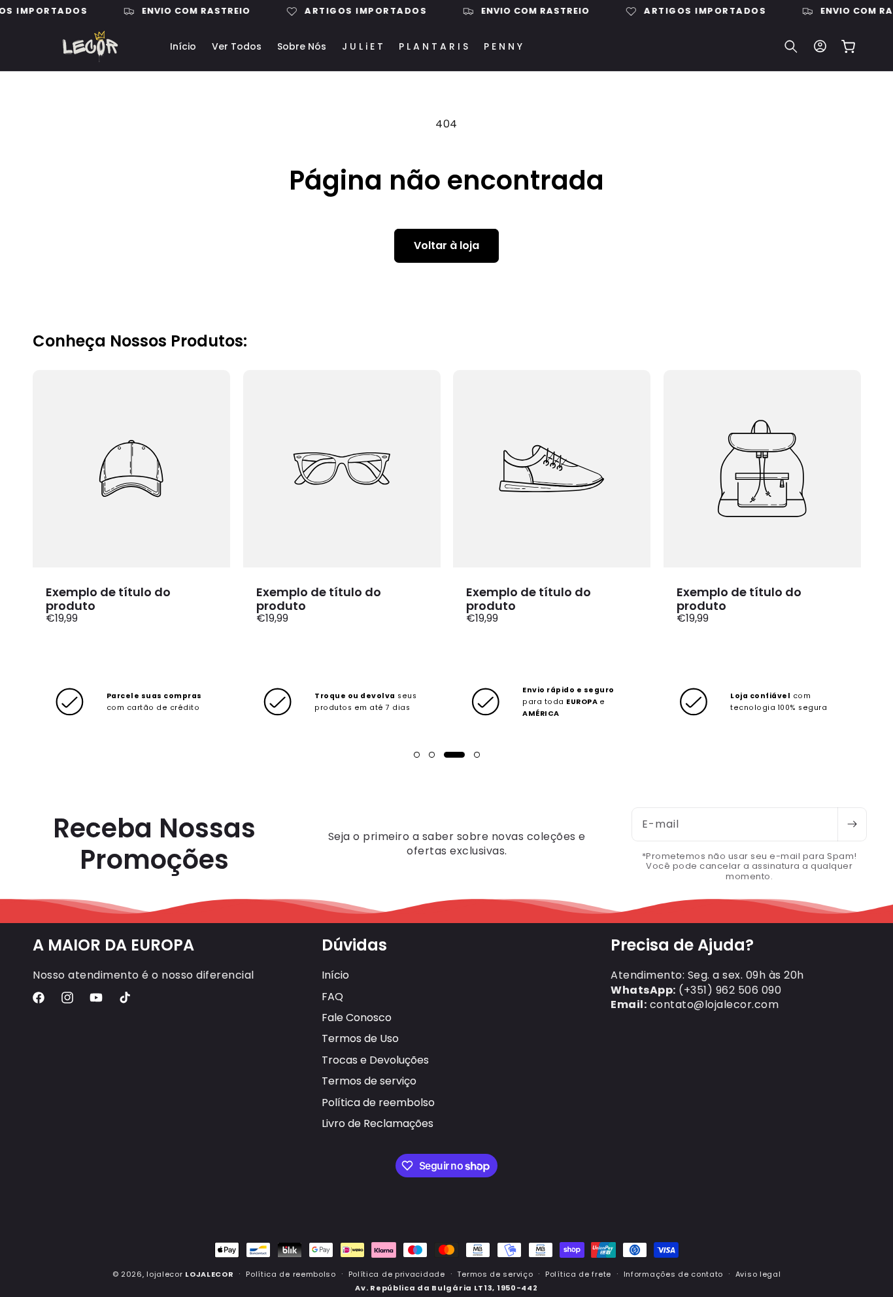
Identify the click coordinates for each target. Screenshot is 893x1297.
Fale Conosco (357, 1017)
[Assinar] (851, 824)
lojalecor (164, 1274)
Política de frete (578, 1274)
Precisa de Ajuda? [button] (682, 945)
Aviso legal (758, 1274)
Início (335, 975)
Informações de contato (673, 1274)
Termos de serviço (369, 1080)
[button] (791, 46)
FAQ (332, 996)
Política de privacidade (396, 1274)
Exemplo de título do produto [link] (108, 599)
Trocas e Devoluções (375, 1060)
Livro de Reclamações (377, 1123)
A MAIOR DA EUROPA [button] (113, 945)
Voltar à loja (446, 245)
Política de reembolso (378, 1102)
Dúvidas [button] (354, 945)
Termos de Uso (360, 1038)
